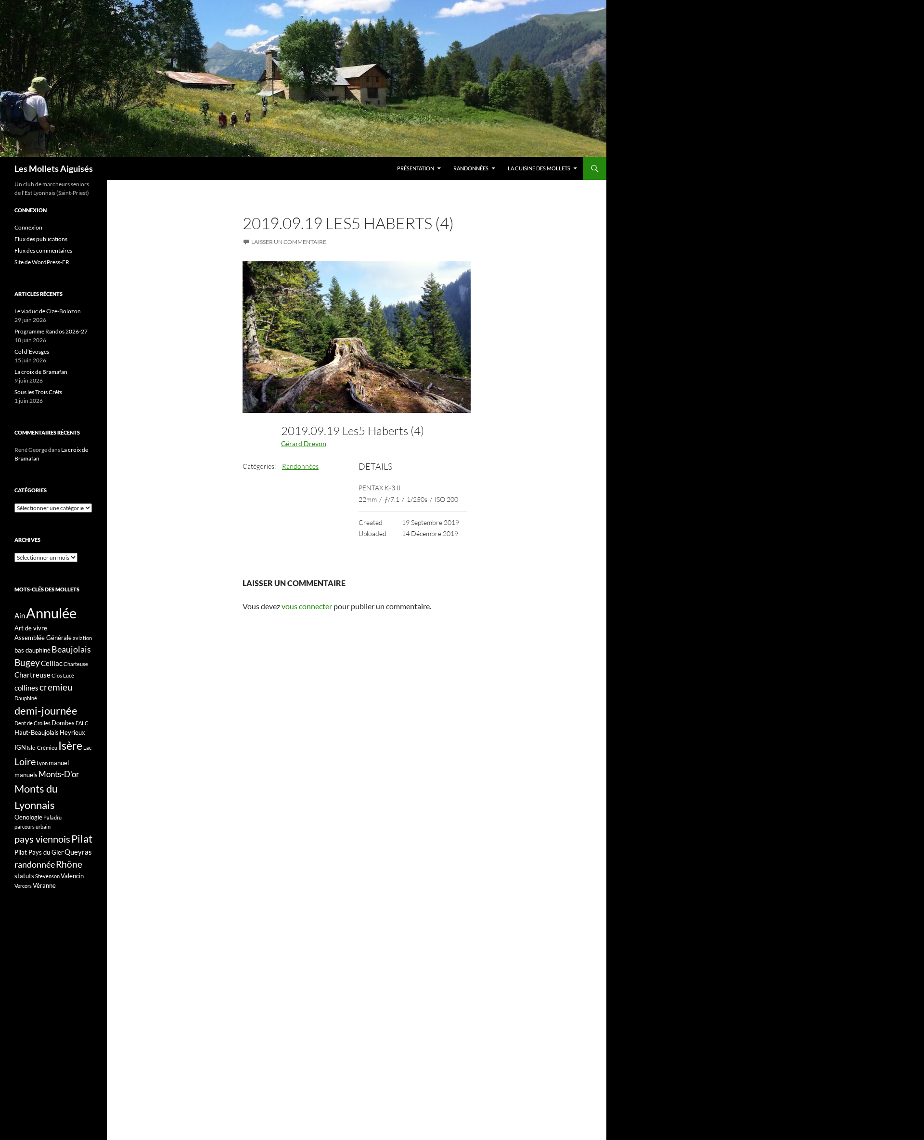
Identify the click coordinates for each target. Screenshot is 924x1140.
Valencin (72, 876)
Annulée (51, 612)
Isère (70, 745)
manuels (26, 775)
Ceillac (52, 663)
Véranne (44, 885)
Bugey (27, 662)
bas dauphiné (32, 650)
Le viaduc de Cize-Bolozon (47, 311)
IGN (20, 747)
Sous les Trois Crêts (38, 392)
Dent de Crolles (32, 723)
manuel (59, 763)
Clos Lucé (62, 675)
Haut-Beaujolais (36, 732)
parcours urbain (32, 826)
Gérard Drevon (303, 443)
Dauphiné (25, 698)
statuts (24, 876)
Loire (25, 761)
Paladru (52, 817)
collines (26, 687)
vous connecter (307, 606)
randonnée (34, 864)
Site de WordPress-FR (41, 262)
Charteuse (76, 664)
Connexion (28, 227)
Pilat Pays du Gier (39, 852)
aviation (82, 638)
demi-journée (45, 710)
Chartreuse (32, 674)
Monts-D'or (58, 774)
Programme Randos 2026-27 (51, 331)
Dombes (63, 723)
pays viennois (42, 839)
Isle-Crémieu (42, 747)
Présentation (415, 168)
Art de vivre (30, 628)
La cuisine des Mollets (539, 168)
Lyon (42, 763)
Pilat (81, 839)
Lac (87, 747)
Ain (19, 615)
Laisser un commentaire (288, 241)
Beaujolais (71, 649)
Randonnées (470, 168)
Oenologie (28, 817)
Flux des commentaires (43, 250)
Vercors (23, 886)
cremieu (56, 686)
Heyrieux (72, 732)
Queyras (78, 851)
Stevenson (47, 876)
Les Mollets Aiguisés (53, 168)
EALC (82, 723)
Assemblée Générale (43, 637)
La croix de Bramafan (40, 371)
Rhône (69, 864)
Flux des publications (40, 239)
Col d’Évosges (31, 351)
